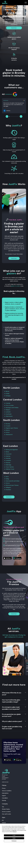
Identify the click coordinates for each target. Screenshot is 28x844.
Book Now (14, 28)
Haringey (8, 396)
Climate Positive (6, 809)
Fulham (18, 481)
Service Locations (6, 811)
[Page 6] (14, 116)
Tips (3, 806)
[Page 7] (15, 116)
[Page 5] (13, 116)
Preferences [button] (14, 831)
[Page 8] (16, 116)
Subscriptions (5, 793)
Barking (8, 449)
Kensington (9, 407)
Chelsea (16, 407)
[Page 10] (18, 116)
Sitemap (4, 800)
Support (4, 795)
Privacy (3, 788)
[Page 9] (17, 116)
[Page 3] (11, 116)
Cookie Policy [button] (14, 830)
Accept (14, 835)
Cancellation (5, 798)
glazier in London (15, 286)
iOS (3, 820)
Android (4, 822)
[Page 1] (9, 116)
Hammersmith (9, 481)
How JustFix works (6, 814)
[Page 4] (12, 116)
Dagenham (15, 449)
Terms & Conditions (6, 790)
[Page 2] (10, 116)
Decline (14, 838)
